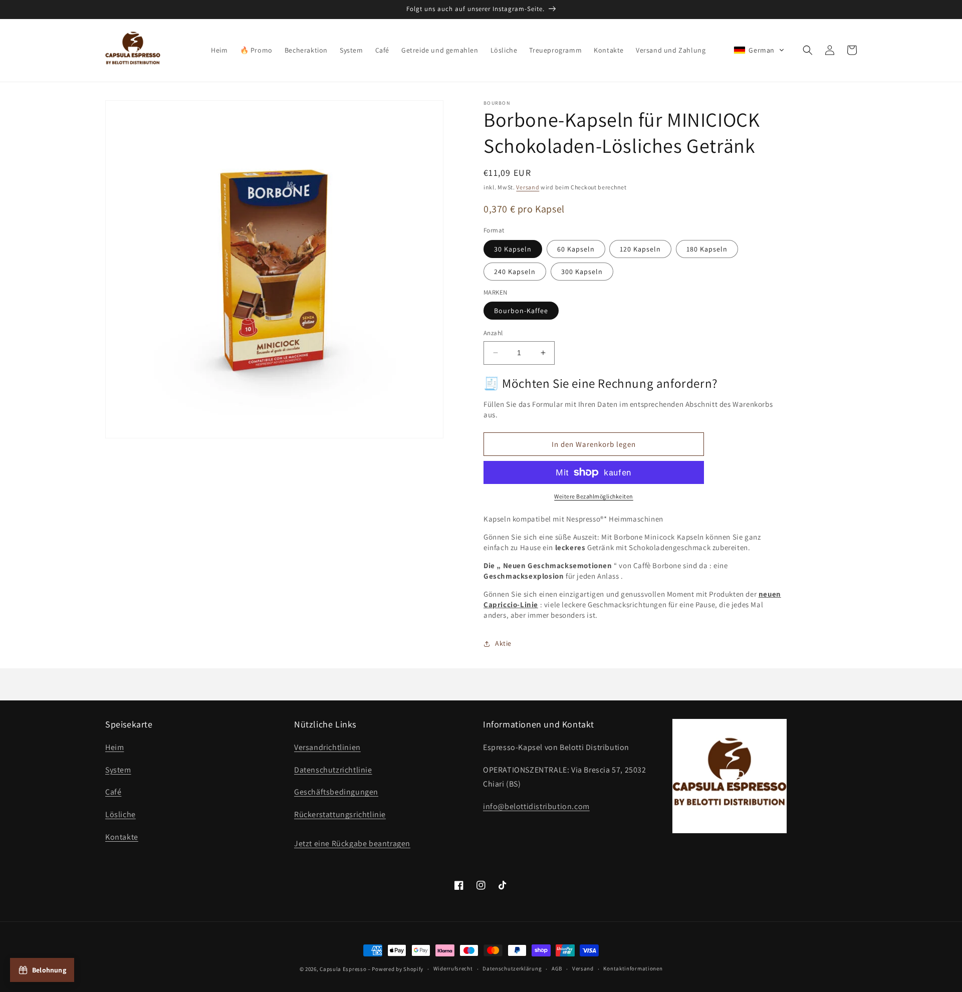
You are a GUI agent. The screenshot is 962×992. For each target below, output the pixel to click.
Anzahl (493, 333)
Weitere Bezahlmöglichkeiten (593, 496)
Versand (527, 187)
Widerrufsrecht (453, 968)
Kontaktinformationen (632, 968)
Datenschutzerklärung (512, 968)
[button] (759, 50)
